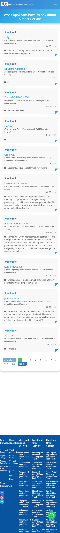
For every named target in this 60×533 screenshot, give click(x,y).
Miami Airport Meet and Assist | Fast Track (51, 465)
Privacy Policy (12, 457)
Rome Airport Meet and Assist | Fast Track (37, 513)
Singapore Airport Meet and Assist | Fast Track (24, 504)
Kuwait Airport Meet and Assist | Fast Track (24, 494)
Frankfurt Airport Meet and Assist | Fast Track (37, 475)
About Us (13, 467)
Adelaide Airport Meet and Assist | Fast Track (51, 504)
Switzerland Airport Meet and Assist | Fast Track (37, 465)
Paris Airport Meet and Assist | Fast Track (24, 475)
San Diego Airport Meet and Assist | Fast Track (51, 494)
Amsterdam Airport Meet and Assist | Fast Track (37, 485)
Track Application (13, 451)
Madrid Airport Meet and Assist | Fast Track (38, 504)
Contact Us (12, 471)
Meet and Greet (4, 451)
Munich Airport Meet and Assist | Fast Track (38, 494)
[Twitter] (3, 501)
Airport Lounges (3, 457)
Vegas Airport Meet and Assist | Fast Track (52, 475)
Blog (11, 479)
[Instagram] (3, 497)
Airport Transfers (4, 462)
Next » (22, 363)
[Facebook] (3, 493)
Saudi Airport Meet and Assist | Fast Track (24, 485)
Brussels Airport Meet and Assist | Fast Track (37, 523)
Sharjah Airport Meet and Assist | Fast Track (25, 523)
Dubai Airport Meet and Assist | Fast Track (24, 456)
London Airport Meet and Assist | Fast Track (25, 465)
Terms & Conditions (13, 462)
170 (13, 363)
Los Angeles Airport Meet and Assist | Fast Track (51, 456)
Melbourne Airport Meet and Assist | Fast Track (51, 523)
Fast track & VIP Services (4, 469)
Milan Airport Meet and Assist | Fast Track (37, 456)
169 (6, 363)
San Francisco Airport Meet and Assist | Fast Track (52, 485)
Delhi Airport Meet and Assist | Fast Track (24, 513)
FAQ (11, 476)
